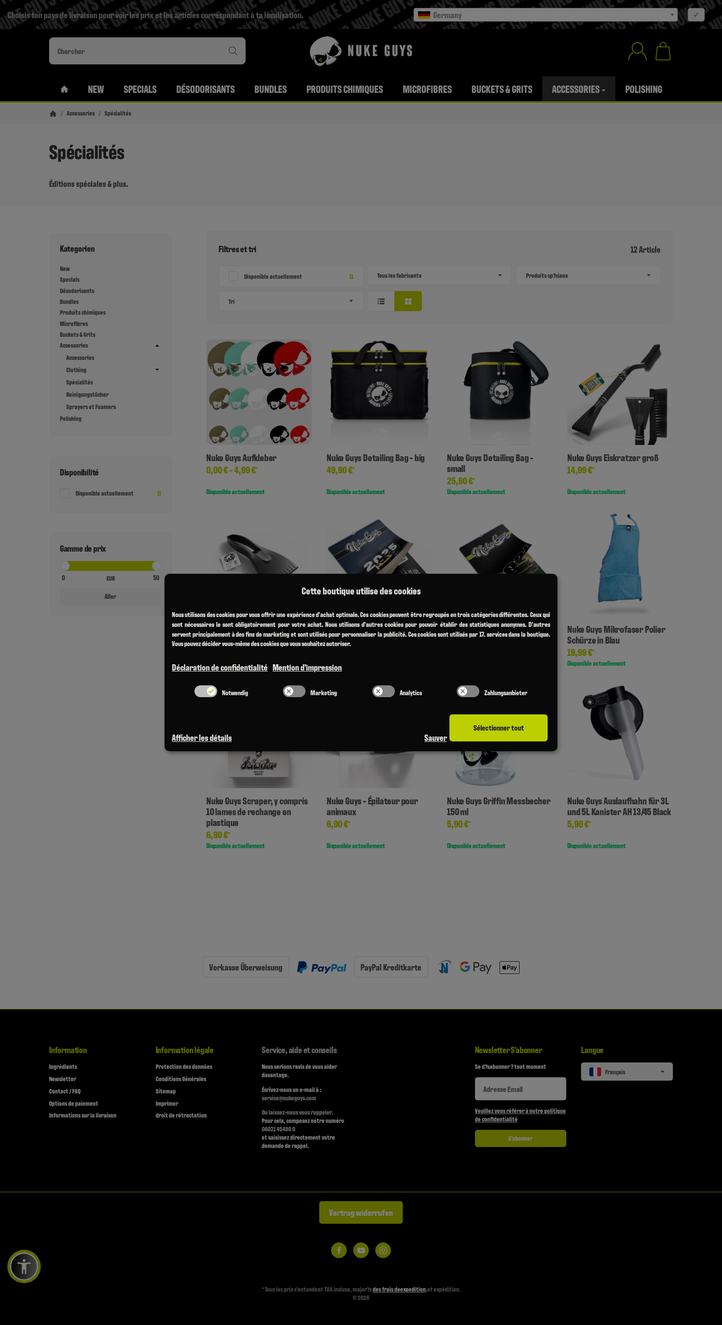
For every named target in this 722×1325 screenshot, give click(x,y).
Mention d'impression (307, 667)
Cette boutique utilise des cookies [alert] (361, 590)
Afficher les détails (202, 737)
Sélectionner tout (498, 727)
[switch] (205, 691)
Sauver (435, 737)
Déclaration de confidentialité (220, 667)
